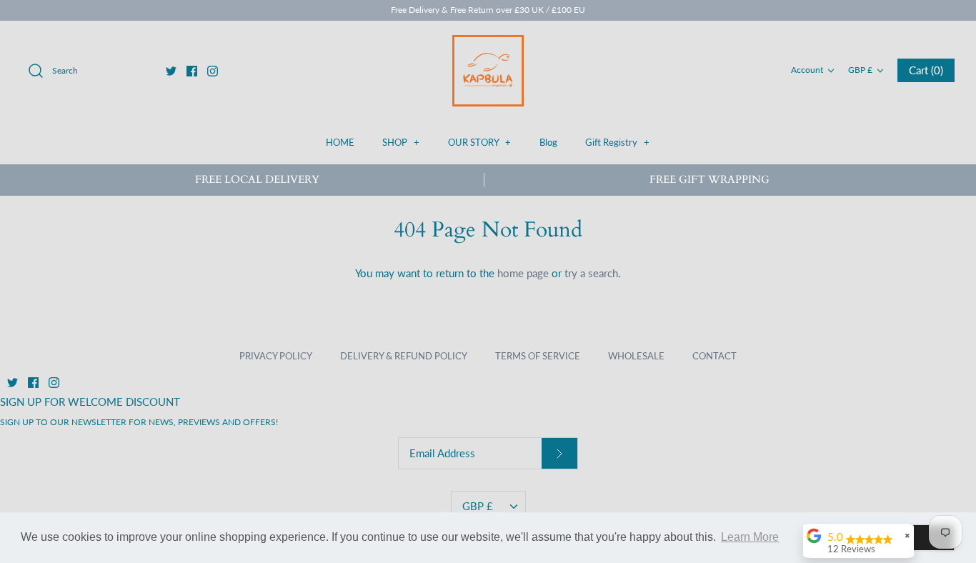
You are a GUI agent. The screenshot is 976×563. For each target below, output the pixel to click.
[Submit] (559, 453)
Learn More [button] (750, 537)
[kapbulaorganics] (488, 70)
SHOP (400, 142)
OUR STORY (479, 142)
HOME (340, 142)
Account (807, 69)
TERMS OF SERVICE (537, 356)
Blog (548, 142)
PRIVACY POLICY (275, 356)
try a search (591, 272)
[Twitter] (171, 71)
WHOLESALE (636, 356)
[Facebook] (191, 71)
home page (523, 272)
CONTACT (714, 356)
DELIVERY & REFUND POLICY (403, 356)
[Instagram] (212, 71)
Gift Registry (617, 142)
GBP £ (860, 69)
